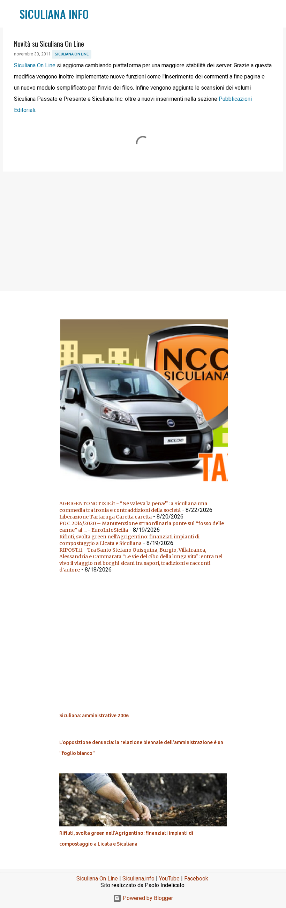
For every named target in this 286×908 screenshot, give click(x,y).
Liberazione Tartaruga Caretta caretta (105, 517)
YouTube (169, 878)
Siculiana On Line (72, 54)
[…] (145, 486)
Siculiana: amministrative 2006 (94, 715)
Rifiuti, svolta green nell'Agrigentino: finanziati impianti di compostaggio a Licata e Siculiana (129, 540)
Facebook (196, 878)
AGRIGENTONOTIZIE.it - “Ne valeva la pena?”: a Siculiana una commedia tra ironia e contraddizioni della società (133, 506)
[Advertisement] (143, 231)
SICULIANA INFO (54, 14)
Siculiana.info (138, 878)
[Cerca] (99, 14)
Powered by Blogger (147, 898)
